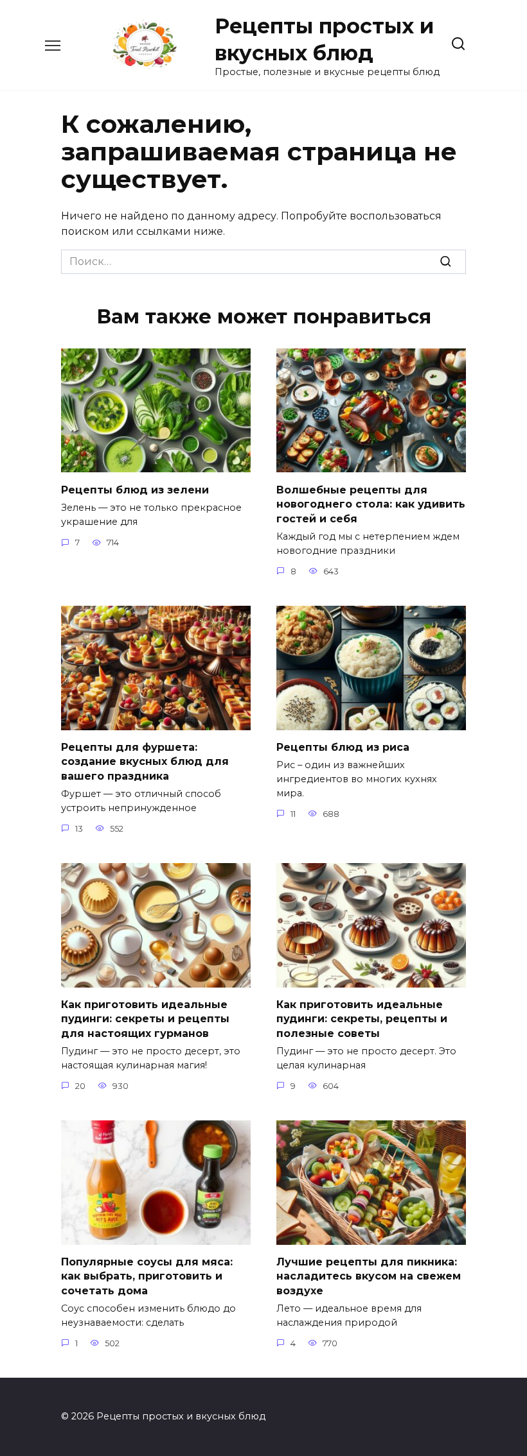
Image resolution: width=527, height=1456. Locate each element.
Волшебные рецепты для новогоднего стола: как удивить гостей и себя (370, 503)
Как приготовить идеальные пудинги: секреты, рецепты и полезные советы (361, 1019)
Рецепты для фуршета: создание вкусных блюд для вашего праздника (145, 761)
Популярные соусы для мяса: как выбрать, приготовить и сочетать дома (147, 1276)
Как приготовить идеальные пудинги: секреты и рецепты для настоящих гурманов (145, 1019)
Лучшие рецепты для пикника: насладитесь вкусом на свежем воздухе (368, 1276)
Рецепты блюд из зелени (135, 489)
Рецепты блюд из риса (342, 747)
